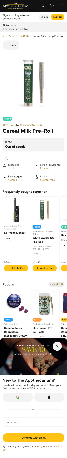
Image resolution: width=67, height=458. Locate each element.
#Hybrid (44, 168)
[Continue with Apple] (49, 397)
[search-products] (43, 6)
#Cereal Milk (47, 180)
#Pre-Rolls (9, 125)
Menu (11, 36)
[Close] (57, 346)
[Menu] (61, 6)
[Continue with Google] (18, 397)
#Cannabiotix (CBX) (31, 125)
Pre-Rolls (23, 36)
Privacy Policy (42, 446)
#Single (12, 180)
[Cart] (52, 6)
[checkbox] (7, 239)
